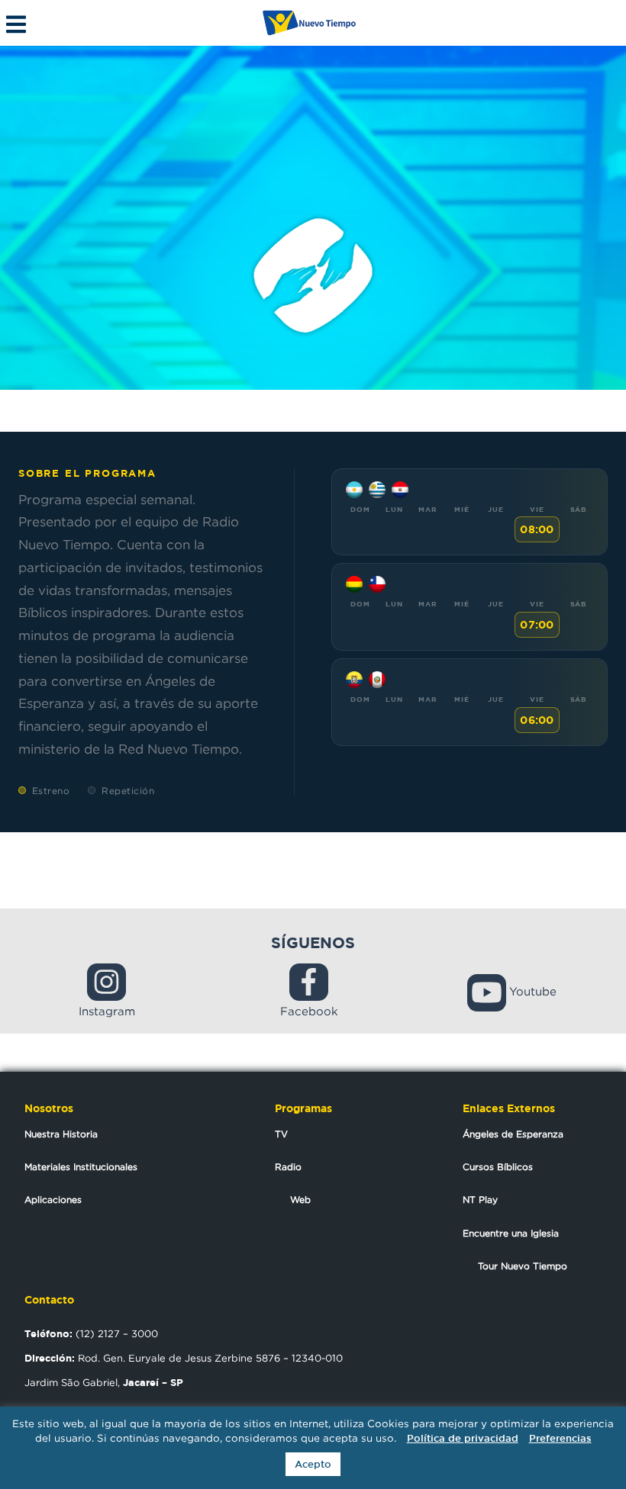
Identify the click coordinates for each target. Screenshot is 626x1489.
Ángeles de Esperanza (513, 1134)
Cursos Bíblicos (498, 1167)
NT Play (480, 1199)
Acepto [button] (313, 1464)
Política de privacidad (462, 1438)
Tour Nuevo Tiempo (522, 1266)
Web (300, 1199)
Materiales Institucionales (80, 1167)
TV (281, 1134)
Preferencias (560, 1438)
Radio (288, 1167)
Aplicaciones (53, 1199)
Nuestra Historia (61, 1134)
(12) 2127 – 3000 (91, 1333)
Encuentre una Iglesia (511, 1233)
